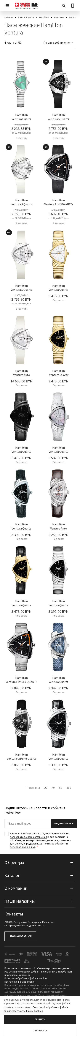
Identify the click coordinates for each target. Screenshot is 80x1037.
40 (53, 787)
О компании (15, 888)
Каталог (12, 875)
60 (60, 787)
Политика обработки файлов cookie (25, 978)
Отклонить (40, 1030)
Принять (40, 1019)
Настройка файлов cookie (19, 981)
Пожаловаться (21, 936)
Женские (59, 17)
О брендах (14, 862)
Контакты (13, 914)
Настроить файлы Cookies (27, 1011)
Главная (8, 17)
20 (45, 787)
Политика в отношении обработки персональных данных (37, 968)
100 (69, 787)
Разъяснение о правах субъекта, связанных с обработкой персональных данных (38, 973)
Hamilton (44, 17)
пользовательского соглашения (28, 837)
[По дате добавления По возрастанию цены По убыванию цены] (57, 42)
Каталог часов (26, 17)
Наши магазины (19, 901)
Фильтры (10, 42)
